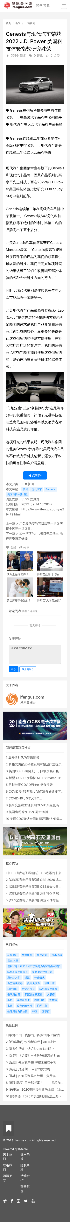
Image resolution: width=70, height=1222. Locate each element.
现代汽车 (37, 489)
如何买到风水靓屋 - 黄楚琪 (37, 1076)
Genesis (50, 489)
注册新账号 (28, 669)
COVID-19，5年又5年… (25, 798)
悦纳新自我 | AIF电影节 (40, 1042)
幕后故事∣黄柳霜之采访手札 (37, 1062)
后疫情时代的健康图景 (23, 757)
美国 (25, 489)
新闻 (17, 23)
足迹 (13, 1049)
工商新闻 (30, 23)
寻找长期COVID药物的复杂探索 (31, 785)
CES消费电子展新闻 (23, 873)
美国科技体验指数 (17, 494)
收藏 (13, 547)
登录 (13, 669)
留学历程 (16, 1083)
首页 (8, 23)
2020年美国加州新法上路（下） (45, 1096)
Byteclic (23, 1148)
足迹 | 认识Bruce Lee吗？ (36, 1049)
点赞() (36, 475)
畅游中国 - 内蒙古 (21, 1035)
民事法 (14, 1089)
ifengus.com (32, 697)
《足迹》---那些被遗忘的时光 (39, 1055)
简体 (39, 5)
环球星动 (16, 1042)
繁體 (46, 5)
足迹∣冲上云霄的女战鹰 (34, 1069)
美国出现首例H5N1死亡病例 (28, 812)
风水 (13, 1076)
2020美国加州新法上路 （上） (42, 1089)
